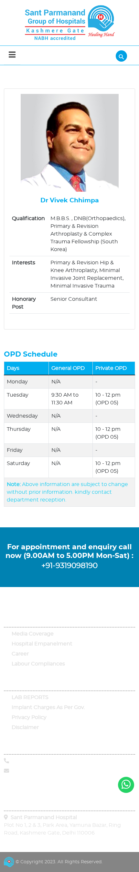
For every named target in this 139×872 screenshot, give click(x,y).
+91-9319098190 (69, 566)
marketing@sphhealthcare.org (49, 771)
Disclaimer (25, 727)
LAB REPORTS (30, 697)
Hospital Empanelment (42, 643)
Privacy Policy (29, 717)
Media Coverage (33, 633)
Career (20, 653)
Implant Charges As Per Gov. (48, 707)
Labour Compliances (38, 663)
